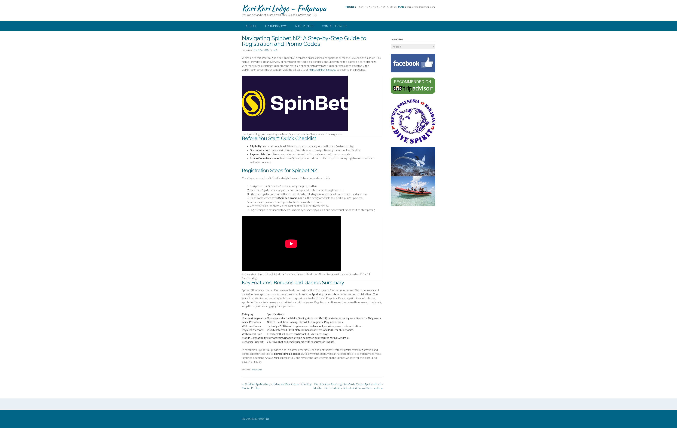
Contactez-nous (334, 25)
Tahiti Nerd (264, 418)
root (275, 49)
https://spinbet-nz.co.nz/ (322, 69)
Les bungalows (276, 25)
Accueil (251, 25)
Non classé (257, 369)
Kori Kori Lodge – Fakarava (284, 8)
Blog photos (304, 25)
